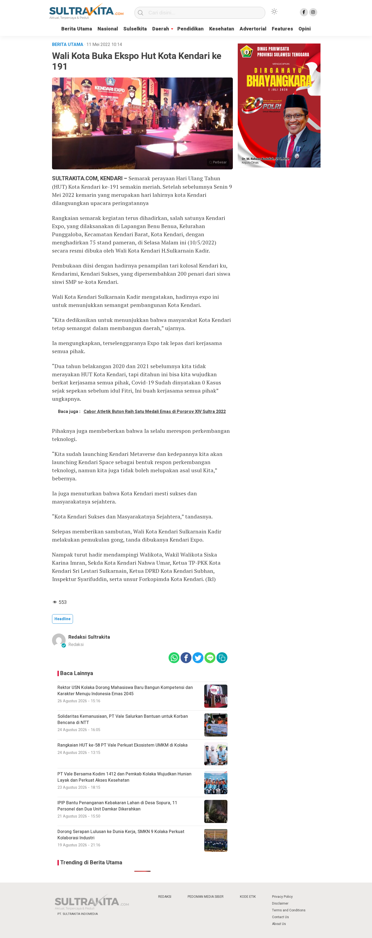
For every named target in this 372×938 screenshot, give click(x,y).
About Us (279, 923)
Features (282, 29)
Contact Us (280, 917)
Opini (304, 29)
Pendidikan (190, 29)
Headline (62, 619)
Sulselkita (135, 29)
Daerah (160, 29)
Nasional (107, 29)
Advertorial (253, 29)
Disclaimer (280, 903)
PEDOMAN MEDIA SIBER (206, 896)
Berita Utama (76, 29)
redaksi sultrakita (89, 637)
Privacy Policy (282, 896)
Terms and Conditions (289, 910)
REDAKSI (164, 896)
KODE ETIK (248, 896)
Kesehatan (221, 29)
